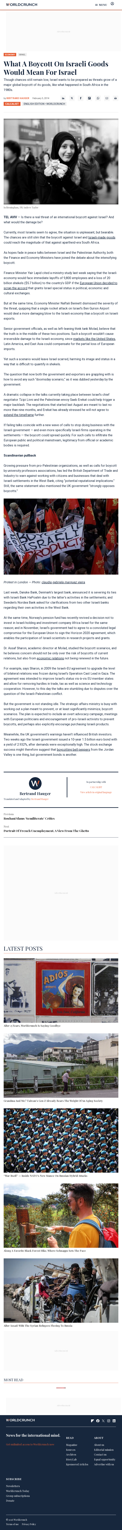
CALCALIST (12, 103)
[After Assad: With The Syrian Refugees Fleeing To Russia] (61, 1291)
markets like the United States (94, 339)
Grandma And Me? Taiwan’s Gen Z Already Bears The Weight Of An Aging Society (53, 1100)
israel (22, 54)
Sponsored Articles (77, 1464)
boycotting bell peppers (73, 749)
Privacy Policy (29, 1524)
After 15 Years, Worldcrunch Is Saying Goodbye (32, 1025)
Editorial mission (104, 1449)
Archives (71, 1454)
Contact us (100, 1454)
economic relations (50, 658)
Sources (70, 1449)
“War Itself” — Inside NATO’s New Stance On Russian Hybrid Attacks (45, 1175)
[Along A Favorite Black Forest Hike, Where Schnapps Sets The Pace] (61, 1216)
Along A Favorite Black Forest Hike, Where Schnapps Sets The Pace (45, 1250)
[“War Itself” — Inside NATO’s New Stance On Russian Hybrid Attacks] (61, 1141)
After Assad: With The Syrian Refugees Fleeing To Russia (38, 1325)
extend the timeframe (19, 415)
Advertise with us (104, 1464)
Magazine (71, 1444)
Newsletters (13, 1486)
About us (99, 1444)
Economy (10, 54)
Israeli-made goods (101, 237)
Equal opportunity (104, 1459)
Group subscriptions (18, 1496)
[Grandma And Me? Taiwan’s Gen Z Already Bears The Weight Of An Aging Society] (61, 1066)
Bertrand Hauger (18, 98)
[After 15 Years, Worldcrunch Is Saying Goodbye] (61, 991)
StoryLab (71, 1459)
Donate (10, 1500)
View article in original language (96, 792)
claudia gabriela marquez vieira (63, 582)
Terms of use (12, 1524)
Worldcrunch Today (17, 1491)
